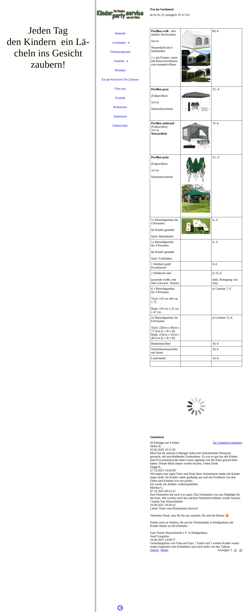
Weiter (164, 550)
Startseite (120, 33)
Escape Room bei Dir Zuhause (120, 79)
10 (235, 550)
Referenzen (120, 107)
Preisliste (120, 70)
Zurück (154, 550)
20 (240, 550)
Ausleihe (119, 61)
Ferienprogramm (120, 51)
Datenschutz (120, 125)
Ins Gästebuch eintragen (227, 442)
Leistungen (119, 42)
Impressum (120, 116)
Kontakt (120, 98)
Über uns (120, 88)
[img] (48, 306)
